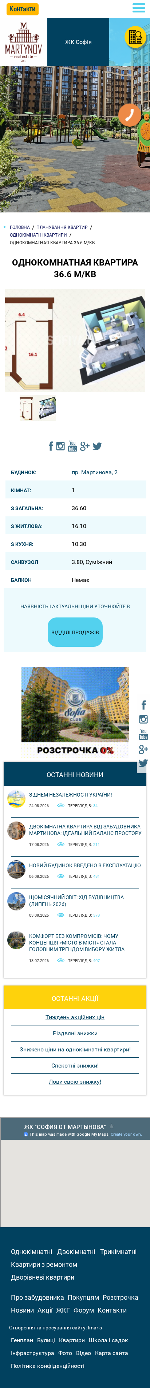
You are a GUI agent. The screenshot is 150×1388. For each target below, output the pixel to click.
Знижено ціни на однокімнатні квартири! (75, 1049)
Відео (83, 1353)
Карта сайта (111, 1353)
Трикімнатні (118, 1251)
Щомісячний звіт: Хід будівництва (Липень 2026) (76, 900)
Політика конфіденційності (47, 1365)
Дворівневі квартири (42, 1277)
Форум (84, 1310)
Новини (22, 1310)
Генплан (22, 1340)
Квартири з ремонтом (44, 1264)
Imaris (95, 1328)
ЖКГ (63, 1310)
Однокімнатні (31, 1251)
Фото (65, 1353)
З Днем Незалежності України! (70, 795)
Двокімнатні (76, 1251)
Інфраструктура (32, 1353)
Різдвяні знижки (75, 1033)
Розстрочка (120, 1297)
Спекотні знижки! (75, 1065)
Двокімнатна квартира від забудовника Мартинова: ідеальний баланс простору (85, 830)
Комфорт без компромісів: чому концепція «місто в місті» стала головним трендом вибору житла (77, 942)
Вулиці (46, 1340)
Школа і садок (108, 1340)
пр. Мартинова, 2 (95, 472)
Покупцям (83, 1297)
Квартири (72, 1340)
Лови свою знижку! (75, 1081)
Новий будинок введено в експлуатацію (85, 865)
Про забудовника (37, 1297)
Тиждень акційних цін (75, 1017)
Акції (45, 1310)
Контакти (112, 1310)
